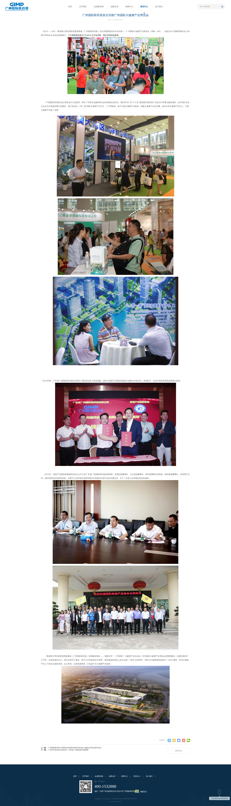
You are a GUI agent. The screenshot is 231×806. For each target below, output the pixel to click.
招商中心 (129, 7)
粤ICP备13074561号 (130, 799)
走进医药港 (99, 7)
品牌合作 (114, 7)
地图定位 (143, 792)
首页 (70, 7)
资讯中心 (144, 7)
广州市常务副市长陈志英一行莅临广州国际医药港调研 (68, 750)
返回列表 (178, 751)
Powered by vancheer (115, 801)
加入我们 (159, 7)
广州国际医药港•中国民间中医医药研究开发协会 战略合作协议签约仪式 (74, 748)
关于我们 (83, 7)
